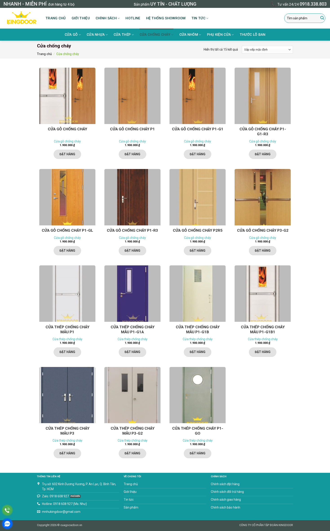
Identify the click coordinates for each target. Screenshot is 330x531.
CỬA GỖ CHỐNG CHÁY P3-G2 (262, 230)
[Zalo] (7, 524)
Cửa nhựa (96, 35)
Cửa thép (122, 35)
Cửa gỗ (71, 35)
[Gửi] (322, 18)
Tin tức (198, 18)
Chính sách (106, 18)
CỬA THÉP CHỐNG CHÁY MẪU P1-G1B (198, 329)
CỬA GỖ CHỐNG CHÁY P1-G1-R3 (263, 131)
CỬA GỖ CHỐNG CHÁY (67, 129)
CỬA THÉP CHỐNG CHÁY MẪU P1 (67, 329)
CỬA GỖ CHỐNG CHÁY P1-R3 (132, 230)
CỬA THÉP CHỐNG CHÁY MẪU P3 (67, 430)
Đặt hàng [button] (67, 154)
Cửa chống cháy (155, 35)
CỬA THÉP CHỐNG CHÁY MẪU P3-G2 (132, 430)
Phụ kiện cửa (219, 35)
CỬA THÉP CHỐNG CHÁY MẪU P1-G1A (132, 329)
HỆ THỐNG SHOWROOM (166, 18)
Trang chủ (56, 18)
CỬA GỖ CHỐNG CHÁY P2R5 (197, 230)
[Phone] (7, 510)
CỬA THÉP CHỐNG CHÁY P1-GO (197, 430)
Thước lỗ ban (253, 35)
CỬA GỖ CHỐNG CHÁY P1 (132, 129)
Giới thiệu (81, 18)
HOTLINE (132, 18)
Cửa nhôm (188, 35)
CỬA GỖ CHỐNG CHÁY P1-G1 (197, 129)
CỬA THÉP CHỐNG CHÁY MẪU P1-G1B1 (263, 329)
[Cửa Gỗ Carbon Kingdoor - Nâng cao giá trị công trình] (21, 18)
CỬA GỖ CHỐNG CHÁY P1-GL (67, 230)
